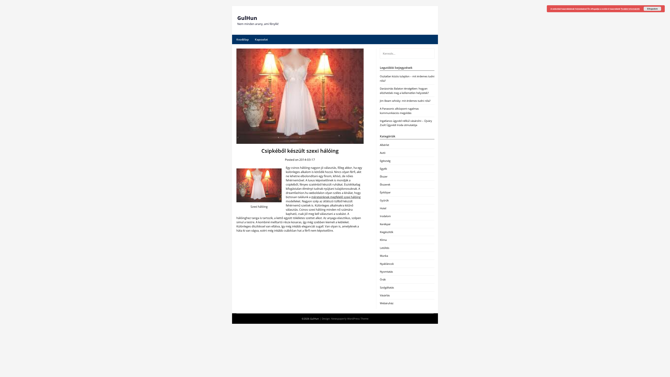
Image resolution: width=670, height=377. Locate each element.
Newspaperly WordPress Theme (349, 318)
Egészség (385, 160)
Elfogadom (652, 8)
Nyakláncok (387, 263)
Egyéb (383, 168)
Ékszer (384, 176)
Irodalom (385, 216)
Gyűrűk (384, 200)
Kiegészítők (386, 232)
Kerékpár (385, 224)
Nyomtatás (386, 271)
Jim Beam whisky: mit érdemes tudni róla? (405, 100)
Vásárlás (385, 295)
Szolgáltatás (387, 287)
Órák (383, 279)
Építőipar (385, 192)
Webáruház (386, 303)
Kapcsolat (261, 39)
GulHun (247, 17)
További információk (630, 9)
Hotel (383, 208)
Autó (382, 152)
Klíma (383, 240)
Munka (384, 255)
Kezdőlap (242, 39)
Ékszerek (385, 184)
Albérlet (384, 145)
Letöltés (384, 248)
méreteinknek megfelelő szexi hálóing (336, 197)
